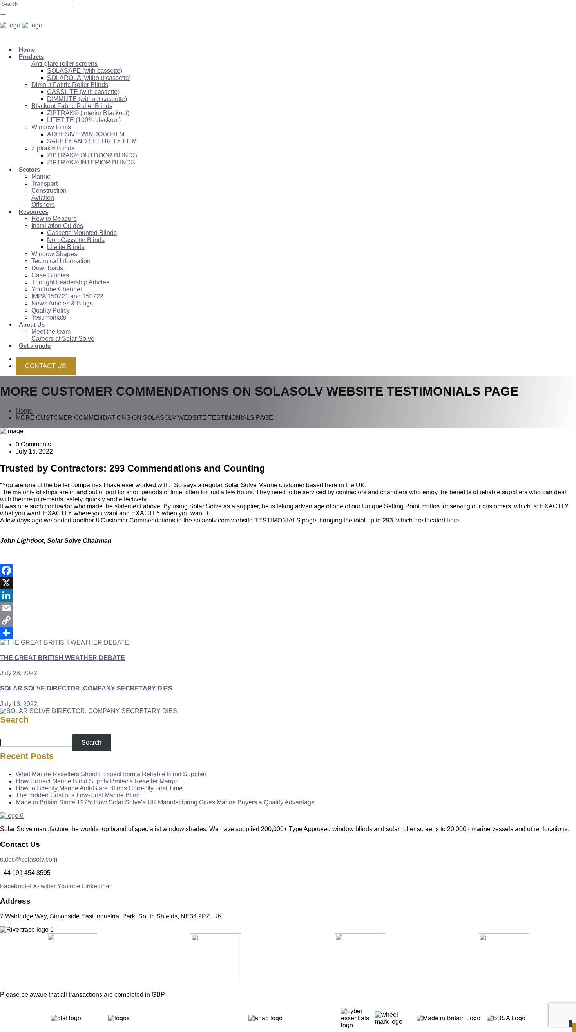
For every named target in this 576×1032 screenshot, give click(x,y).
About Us (32, 324)
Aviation (42, 197)
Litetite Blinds (66, 247)
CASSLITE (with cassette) (83, 92)
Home (24, 410)
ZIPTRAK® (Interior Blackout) (88, 113)
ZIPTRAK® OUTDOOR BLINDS (92, 155)
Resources (33, 211)
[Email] (288, 608)
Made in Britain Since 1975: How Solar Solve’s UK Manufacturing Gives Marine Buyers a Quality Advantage (165, 802)
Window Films (51, 127)
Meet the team (51, 331)
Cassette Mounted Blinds (82, 233)
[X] (288, 583)
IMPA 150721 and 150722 (67, 296)
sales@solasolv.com (28, 859)
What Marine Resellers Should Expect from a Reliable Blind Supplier (111, 774)
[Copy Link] (288, 620)
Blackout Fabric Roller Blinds (71, 106)
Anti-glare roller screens (64, 63)
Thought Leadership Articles (70, 282)
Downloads (47, 268)
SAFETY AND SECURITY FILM (92, 141)
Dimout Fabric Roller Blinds (69, 84)
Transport (44, 183)
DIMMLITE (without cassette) (87, 99)
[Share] (288, 633)
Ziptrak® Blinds (52, 148)
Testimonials (48, 317)
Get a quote (35, 345)
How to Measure (54, 218)
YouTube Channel (56, 289)
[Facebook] (288, 570)
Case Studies (50, 275)
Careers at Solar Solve (62, 338)
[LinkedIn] (288, 595)
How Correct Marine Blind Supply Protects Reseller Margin (97, 781)
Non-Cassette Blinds (76, 240)
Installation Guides (57, 225)
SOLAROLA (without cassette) (89, 77)
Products (31, 56)
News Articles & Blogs (62, 303)
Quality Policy (50, 310)
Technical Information (61, 261)
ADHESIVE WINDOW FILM (85, 134)
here (453, 520)
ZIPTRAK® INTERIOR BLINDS (91, 162)
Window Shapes (54, 254)
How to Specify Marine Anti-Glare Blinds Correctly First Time (99, 788)
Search (14, 720)
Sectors (29, 169)
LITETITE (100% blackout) (84, 120)
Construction (49, 190)
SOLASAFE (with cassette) (84, 70)
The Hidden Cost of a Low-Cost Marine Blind (78, 795)
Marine (41, 176)
